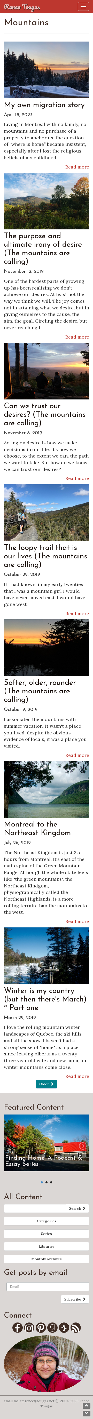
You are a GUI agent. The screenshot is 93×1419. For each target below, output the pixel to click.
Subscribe (73, 1299)
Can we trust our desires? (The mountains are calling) (45, 414)
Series (46, 1233)
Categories (46, 1221)
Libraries (47, 1246)
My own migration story (44, 105)
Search (75, 1208)
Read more (77, 167)
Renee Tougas (22, 6)
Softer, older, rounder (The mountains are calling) (40, 691)
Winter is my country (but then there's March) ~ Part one (45, 999)
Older (44, 1084)
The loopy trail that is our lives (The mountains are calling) (45, 556)
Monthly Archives (46, 1259)
